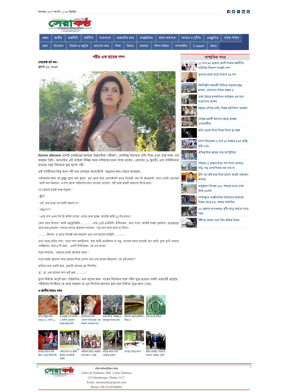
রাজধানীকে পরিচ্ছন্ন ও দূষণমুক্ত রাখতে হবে (112, 318)
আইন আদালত (167, 38)
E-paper (198, 46)
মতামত (144, 46)
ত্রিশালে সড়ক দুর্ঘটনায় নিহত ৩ (133, 318)
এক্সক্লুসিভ (212, 38)
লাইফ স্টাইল (231, 38)
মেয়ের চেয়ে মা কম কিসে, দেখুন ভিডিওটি (47, 353)
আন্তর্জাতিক (146, 38)
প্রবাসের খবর (101, 46)
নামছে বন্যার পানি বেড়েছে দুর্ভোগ (110, 353)
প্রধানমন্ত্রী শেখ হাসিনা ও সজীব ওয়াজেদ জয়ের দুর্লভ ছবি (69, 320)
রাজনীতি (73, 38)
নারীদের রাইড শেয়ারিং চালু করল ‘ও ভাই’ (91, 353)
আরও (213, 46)
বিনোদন (58, 46)
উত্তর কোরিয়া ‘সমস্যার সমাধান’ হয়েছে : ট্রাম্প (155, 353)
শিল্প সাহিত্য (161, 46)
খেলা (45, 46)
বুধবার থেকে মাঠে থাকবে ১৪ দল (217, 75)
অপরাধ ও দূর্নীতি (191, 38)
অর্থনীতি (88, 38)
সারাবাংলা (105, 38)
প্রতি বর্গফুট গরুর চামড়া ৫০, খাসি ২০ (46, 318)
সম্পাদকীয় (181, 46)
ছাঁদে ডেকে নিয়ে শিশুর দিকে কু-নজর (219, 130)
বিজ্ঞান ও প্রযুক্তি (79, 46)
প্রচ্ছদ (45, 38)
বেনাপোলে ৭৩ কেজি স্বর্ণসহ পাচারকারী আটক (68, 355)
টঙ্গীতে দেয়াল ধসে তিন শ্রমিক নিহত (218, 220)
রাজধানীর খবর (125, 38)
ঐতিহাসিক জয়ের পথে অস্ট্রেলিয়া (217, 152)
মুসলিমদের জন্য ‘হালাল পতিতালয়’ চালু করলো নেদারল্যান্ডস (91, 320)
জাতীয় (58, 38)
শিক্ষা (118, 46)
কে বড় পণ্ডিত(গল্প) (132, 351)
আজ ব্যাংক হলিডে (153, 316)
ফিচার (130, 46)
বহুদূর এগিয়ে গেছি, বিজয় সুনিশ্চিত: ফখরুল (222, 108)
